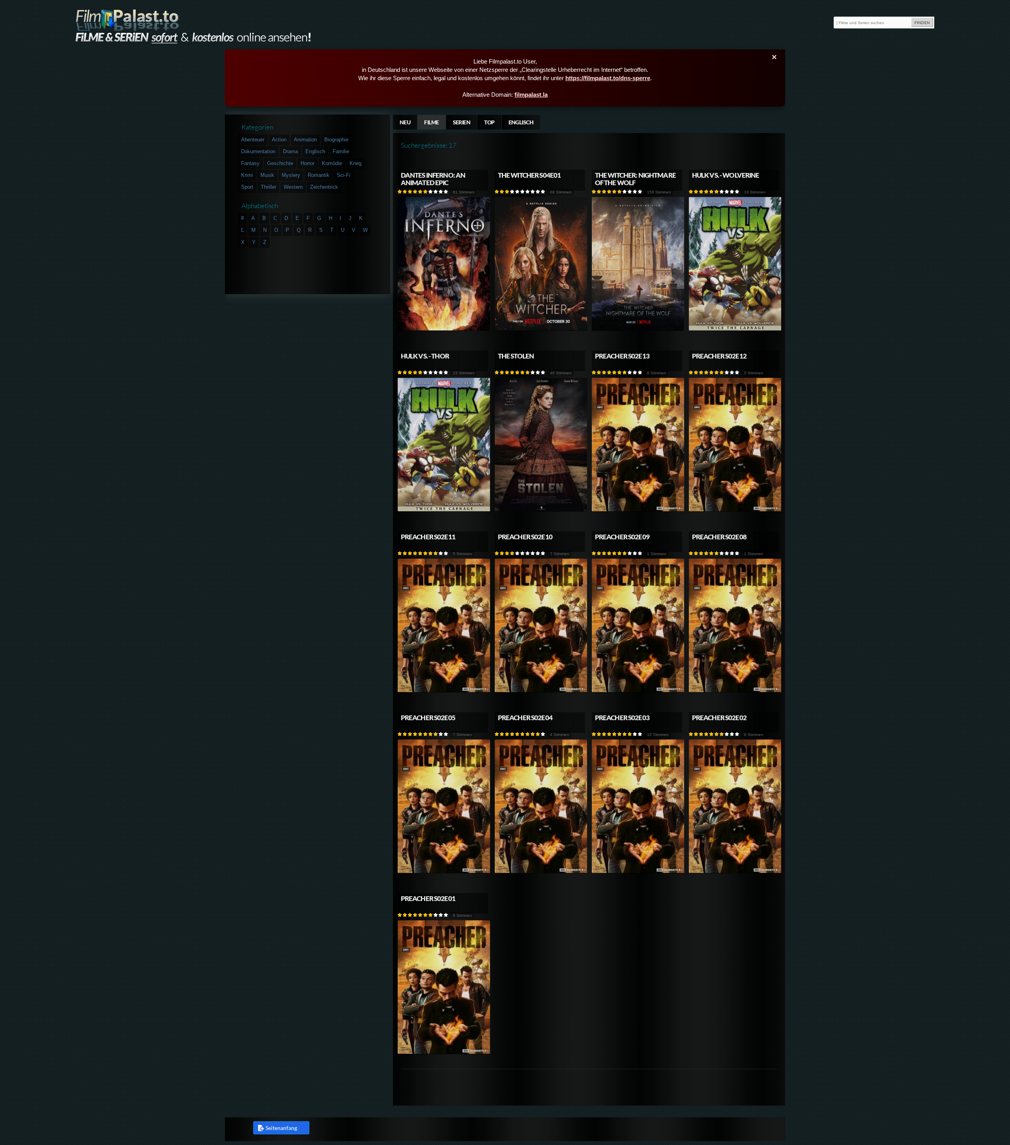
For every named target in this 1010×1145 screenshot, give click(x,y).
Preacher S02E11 (428, 537)
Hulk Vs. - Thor (425, 356)
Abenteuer (252, 140)
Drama (290, 151)
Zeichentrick (324, 187)
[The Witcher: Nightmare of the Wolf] (638, 329)
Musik (267, 175)
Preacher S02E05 (428, 717)
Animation (305, 140)
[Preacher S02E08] (735, 691)
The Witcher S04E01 (529, 175)
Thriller (268, 187)
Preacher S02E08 (719, 537)
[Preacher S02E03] (638, 871)
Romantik (318, 175)
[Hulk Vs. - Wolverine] (735, 329)
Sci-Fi (343, 175)
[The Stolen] (541, 510)
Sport (247, 187)
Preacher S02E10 (525, 537)
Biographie (336, 140)
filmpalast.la (531, 94)
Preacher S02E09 (622, 537)
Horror (307, 163)
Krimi (247, 175)
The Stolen (516, 356)
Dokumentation (258, 151)
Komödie (332, 163)
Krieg (355, 163)
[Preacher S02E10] (541, 691)
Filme (431, 122)
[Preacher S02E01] (444, 1052)
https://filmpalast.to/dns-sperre (607, 78)
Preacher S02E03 (622, 717)
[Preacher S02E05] (444, 871)
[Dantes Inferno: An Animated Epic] (444, 329)
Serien (462, 122)
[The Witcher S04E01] (541, 329)
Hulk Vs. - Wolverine (725, 175)
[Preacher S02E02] (735, 871)
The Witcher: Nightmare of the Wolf (635, 179)
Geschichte (280, 163)
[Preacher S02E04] (541, 871)
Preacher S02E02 (719, 717)
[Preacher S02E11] (444, 691)
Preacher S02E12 (719, 356)
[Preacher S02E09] (638, 691)
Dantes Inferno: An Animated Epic (433, 179)
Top (489, 122)
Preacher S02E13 (622, 356)
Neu (405, 122)
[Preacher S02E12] (735, 510)
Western (293, 187)
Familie (341, 151)
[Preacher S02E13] (638, 510)
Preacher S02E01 (428, 898)
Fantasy (250, 163)
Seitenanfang (281, 1127)
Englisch (521, 122)
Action (279, 140)
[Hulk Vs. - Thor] (444, 510)
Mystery (291, 175)
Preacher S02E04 (525, 717)
